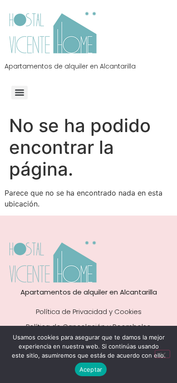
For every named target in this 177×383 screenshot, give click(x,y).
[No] (162, 354)
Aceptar (91, 369)
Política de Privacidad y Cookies (89, 311)
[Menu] (19, 92)
